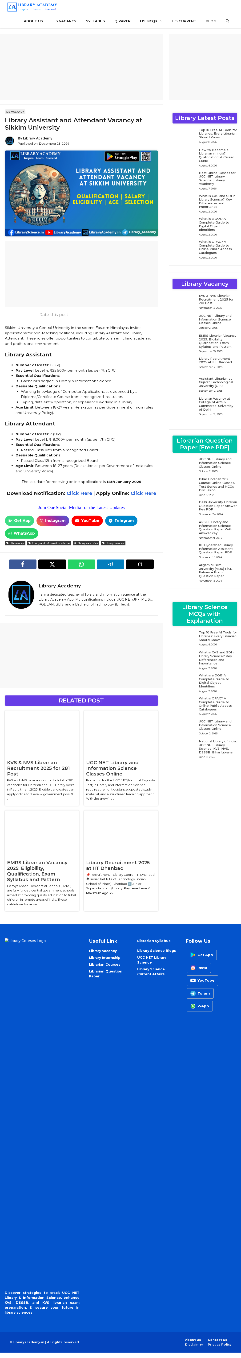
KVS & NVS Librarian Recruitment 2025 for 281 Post (38, 768)
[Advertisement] (81, 67)
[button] (227, 21)
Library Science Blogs (156, 951)
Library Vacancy (103, 951)
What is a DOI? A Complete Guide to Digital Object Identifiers (214, 224)
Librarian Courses (104, 964)
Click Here (78, 493)
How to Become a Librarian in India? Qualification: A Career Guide (216, 155)
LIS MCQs (148, 21)
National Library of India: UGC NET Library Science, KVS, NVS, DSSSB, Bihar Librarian (218, 746)
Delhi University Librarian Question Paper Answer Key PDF (218, 505)
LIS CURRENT (184, 21)
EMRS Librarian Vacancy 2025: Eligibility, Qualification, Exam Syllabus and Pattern (37, 871)
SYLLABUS (95, 21)
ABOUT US (33, 21)
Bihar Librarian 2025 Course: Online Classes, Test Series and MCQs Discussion (217, 484)
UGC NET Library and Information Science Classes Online (112, 768)
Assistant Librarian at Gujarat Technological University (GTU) (216, 382)
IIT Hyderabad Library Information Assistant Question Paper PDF (216, 548)
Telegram (124, 520)
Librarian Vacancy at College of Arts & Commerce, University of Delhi (216, 404)
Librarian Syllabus (154, 940)
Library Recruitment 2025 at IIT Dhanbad (118, 865)
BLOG (211, 21)
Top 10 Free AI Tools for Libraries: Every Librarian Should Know (218, 133)
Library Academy (37, 138)
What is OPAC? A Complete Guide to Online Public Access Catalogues (215, 247)
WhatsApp (24, 533)
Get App (22, 520)
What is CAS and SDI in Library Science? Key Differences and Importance (217, 201)
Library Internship (104, 958)
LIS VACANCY (64, 21)
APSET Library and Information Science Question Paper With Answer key (215, 527)
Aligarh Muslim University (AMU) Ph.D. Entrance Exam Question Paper (216, 570)
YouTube (90, 520)
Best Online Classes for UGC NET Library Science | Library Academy (217, 178)
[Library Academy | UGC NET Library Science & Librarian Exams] (32, 7)
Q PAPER (122, 21)
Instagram (55, 520)
